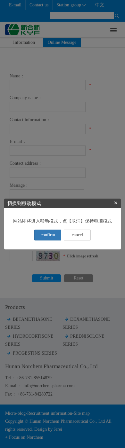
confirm (48, 234)
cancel (77, 234)
